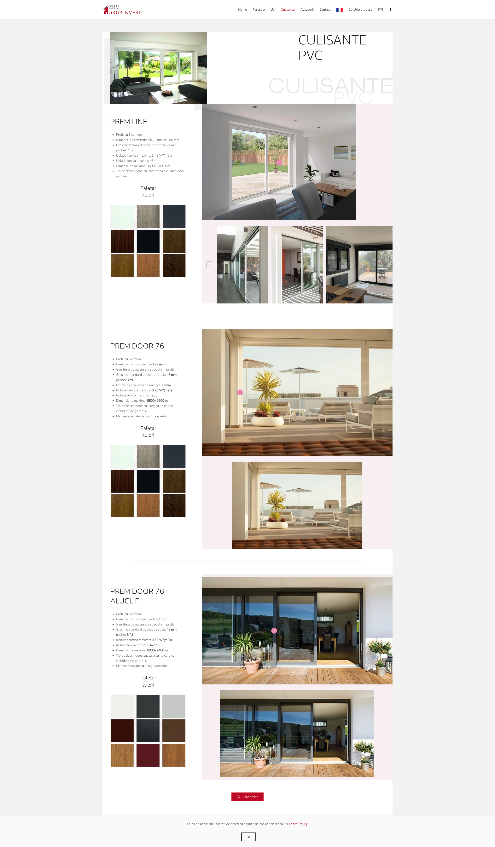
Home (242, 9)
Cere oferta (250, 797)
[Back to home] (121, 9)
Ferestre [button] (259, 9)
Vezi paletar (148, 241)
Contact (325, 9)
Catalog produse (360, 9)
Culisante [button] (288, 9)
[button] (279, 162)
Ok (249, 837)
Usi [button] (273, 9)
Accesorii (307, 9)
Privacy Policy (297, 824)
